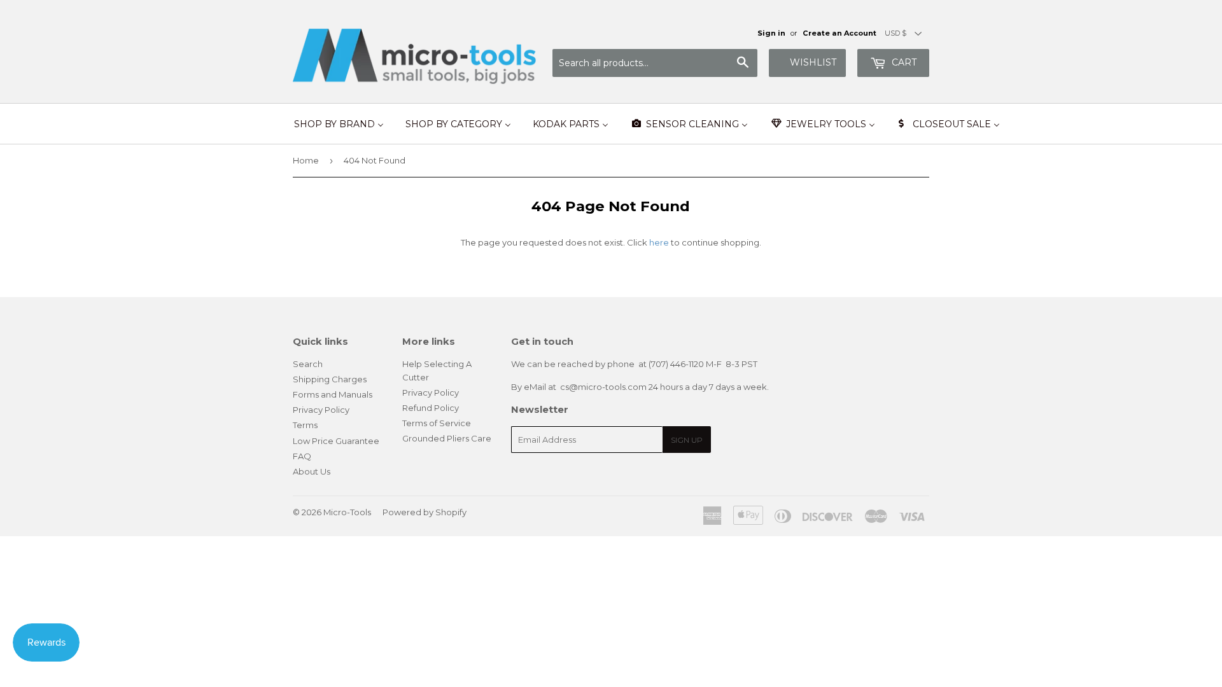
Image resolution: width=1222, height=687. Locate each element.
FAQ (302, 456)
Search (308, 364)
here (659, 242)
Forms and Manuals (332, 394)
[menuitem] (339, 124)
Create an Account (839, 33)
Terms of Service (436, 423)
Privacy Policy (321, 410)
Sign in (771, 33)
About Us (311, 471)
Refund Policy (430, 408)
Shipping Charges (330, 379)
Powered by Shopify (425, 512)
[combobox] (654, 63)
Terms (305, 425)
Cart (902, 62)
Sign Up (687, 440)
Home (306, 160)
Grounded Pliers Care (446, 438)
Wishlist (813, 62)
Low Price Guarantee (336, 441)
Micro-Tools (347, 512)
